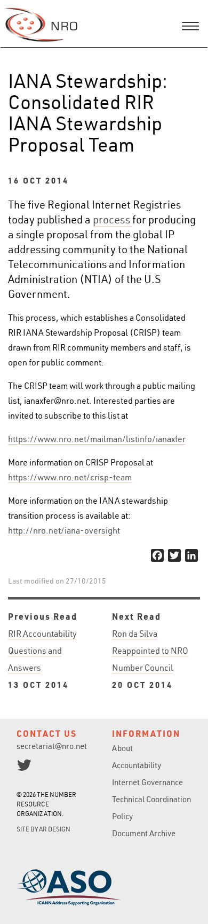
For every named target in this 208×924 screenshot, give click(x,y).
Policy (122, 816)
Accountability (136, 765)
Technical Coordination (151, 799)
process (112, 219)
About (122, 748)
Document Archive (143, 833)
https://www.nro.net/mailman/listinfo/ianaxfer (97, 439)
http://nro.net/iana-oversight (64, 530)
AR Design (54, 829)
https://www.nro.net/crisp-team (70, 477)
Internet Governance (147, 782)
